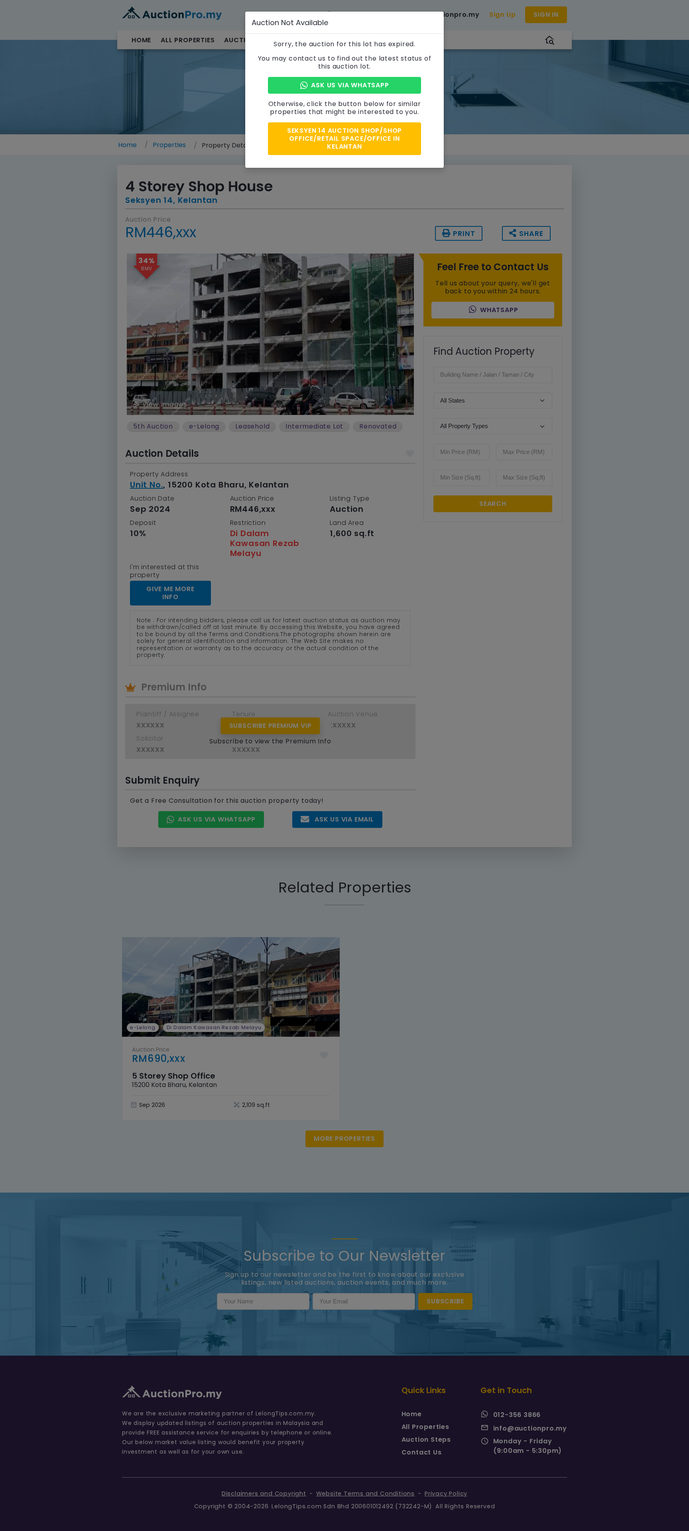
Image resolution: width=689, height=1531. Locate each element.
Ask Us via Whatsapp (350, 85)
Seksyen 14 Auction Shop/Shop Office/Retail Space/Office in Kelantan (344, 138)
